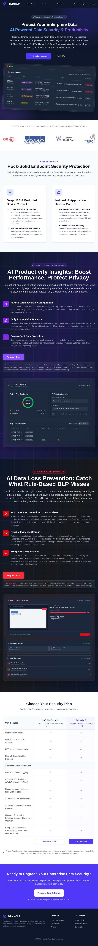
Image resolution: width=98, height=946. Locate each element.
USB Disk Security (58, 920)
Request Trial (13, 357)
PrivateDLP (55, 924)
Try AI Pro (61, 56)
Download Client (50, 841)
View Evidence (85, 634)
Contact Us (79, 927)
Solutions (44, 4)
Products (29, 4)
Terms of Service (81, 924)
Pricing (76, 4)
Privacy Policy (80, 920)
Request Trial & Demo (49, 893)
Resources (61, 4)
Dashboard (91, 4)
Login (83, 4)
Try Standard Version (38, 56)
